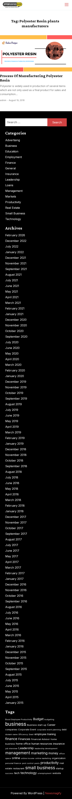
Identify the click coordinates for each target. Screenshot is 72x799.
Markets (10, 196)
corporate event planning (49, 730)
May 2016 (11, 624)
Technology (13, 219)
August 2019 (13, 404)
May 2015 (11, 691)
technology (28, 773)
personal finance (13, 763)
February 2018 (15, 505)
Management (14, 191)
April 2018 (12, 494)
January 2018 (14, 511)
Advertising (12, 140)
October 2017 (14, 528)
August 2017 (13, 539)
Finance (10, 162)
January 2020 (14, 376)
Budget (38, 719)
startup (60, 768)
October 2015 (14, 663)
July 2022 (11, 246)
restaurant (18, 768)
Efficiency (23, 734)
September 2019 (16, 398)
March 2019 (13, 432)
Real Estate (12, 207)
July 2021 (11, 280)
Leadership (12, 179)
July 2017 (11, 545)
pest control (28, 763)
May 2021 (11, 291)
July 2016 (11, 612)
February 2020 (15, 370)
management (17, 752)
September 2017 (16, 533)
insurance (59, 743)
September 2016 (16, 601)
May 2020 (12, 353)
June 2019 (12, 415)
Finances (24, 739)
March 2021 (13, 303)
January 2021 (14, 314)
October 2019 (14, 393)
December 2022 (15, 241)
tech (17, 773)
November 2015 (15, 657)
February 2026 (15, 235)
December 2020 (16, 319)
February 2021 (14, 308)
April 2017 (12, 562)
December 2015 (15, 652)
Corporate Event (27, 729)
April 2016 (12, 629)
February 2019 (15, 438)
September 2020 (16, 336)
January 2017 (14, 579)
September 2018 (16, 466)
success (9, 773)
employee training (45, 734)
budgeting (49, 719)
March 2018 (13, 500)
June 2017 (12, 550)
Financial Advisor (40, 739)
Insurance (12, 174)
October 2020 (14, 331)
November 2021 (15, 263)
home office (23, 743)
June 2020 (12, 348)
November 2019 (16, 387)
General (10, 168)
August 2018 (13, 472)
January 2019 (14, 443)
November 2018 (16, 455)
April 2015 (12, 697)
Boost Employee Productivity (18, 719)
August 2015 (13, 674)
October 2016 (14, 595)
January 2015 (14, 702)
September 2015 (16, 669)
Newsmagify (53, 793)
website (56, 773)
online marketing (43, 758)
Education (11, 151)
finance (11, 739)
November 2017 (16, 522)
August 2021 (13, 274)
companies (11, 729)
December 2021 (15, 257)
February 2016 (15, 641)
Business (11, 146)
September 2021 (16, 269)
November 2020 (16, 325)
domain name (11, 734)
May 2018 (11, 488)
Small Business (15, 213)
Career (51, 724)
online (16, 758)
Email (31, 734)
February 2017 (15, 573)
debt (64, 729)
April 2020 (12, 359)
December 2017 (15, 517)
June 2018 (12, 483)
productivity (50, 763)
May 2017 (11, 556)
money (53, 753)
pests (37, 763)
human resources (41, 743)
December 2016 (15, 584)
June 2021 (12, 286)
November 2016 (16, 590)
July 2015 (11, 680)
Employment (13, 157)
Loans (9, 185)
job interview (11, 748)
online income (27, 758)
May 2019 (11, 421)
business (15, 724)
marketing (39, 753)
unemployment (45, 773)
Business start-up (36, 724)
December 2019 (15, 381)
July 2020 (12, 342)
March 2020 (13, 364)
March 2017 (13, 567)
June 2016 (12, 618)
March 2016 (13, 635)
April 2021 (12, 297)
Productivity (13, 202)
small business (40, 767)
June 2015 (12, 686)
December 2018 (15, 449)
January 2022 (14, 252)
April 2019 (12, 426)
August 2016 (13, 607)
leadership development (46, 748)
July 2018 (11, 477)
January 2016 (14, 646)
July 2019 (11, 410)
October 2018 (14, 460)
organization (59, 758)
